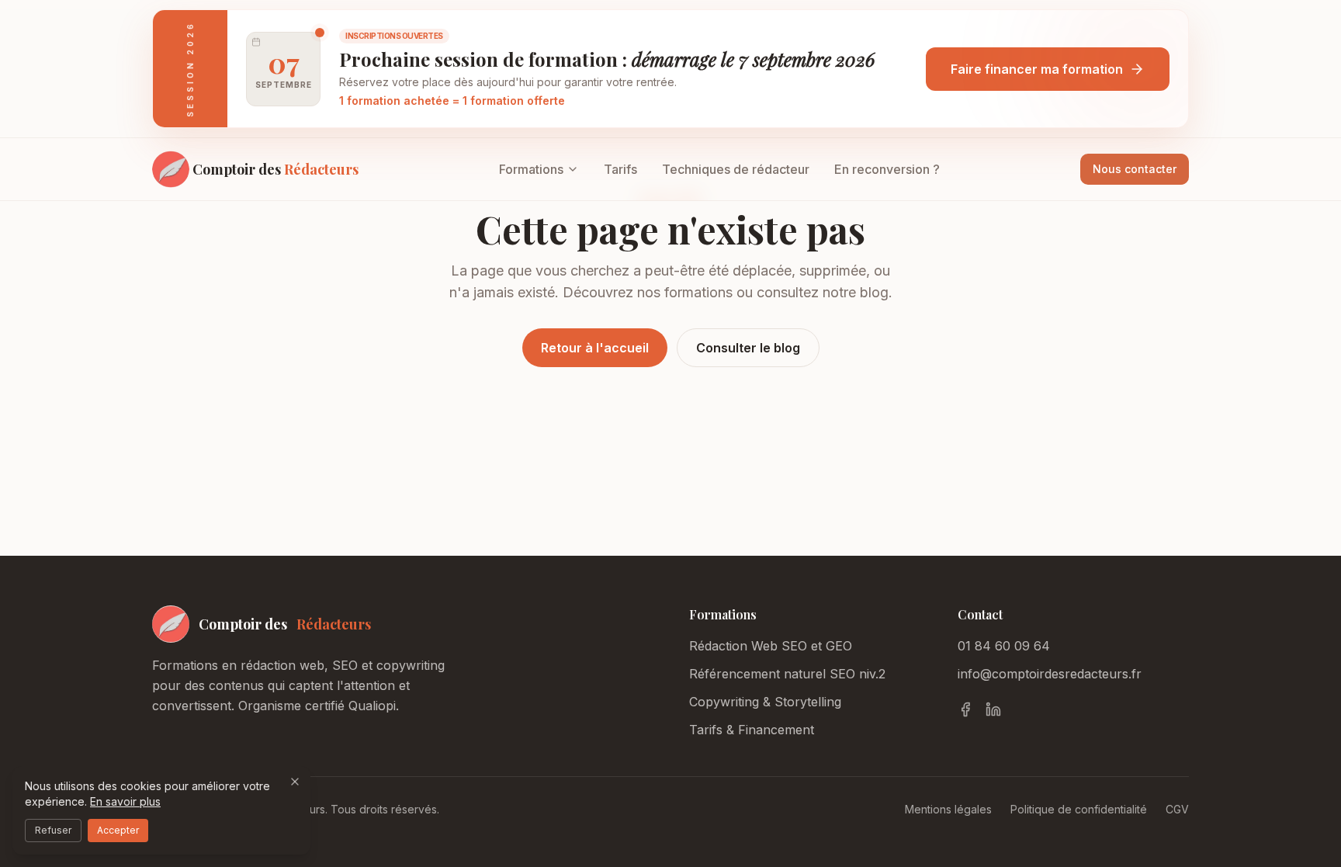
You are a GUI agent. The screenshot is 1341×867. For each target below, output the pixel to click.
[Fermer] (295, 781)
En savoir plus (125, 801)
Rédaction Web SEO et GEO (770, 646)
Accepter (118, 830)
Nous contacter (1134, 168)
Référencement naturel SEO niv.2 (787, 673)
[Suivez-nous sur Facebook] (965, 709)
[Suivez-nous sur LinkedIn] (993, 709)
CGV (1177, 809)
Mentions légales (948, 809)
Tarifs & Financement (751, 729)
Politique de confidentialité (1078, 809)
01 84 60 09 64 (1004, 646)
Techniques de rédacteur (735, 169)
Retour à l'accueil (595, 347)
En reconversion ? (887, 169)
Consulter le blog (748, 347)
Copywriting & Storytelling (765, 701)
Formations (531, 169)
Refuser (53, 830)
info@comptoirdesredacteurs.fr (1050, 673)
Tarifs (620, 169)
